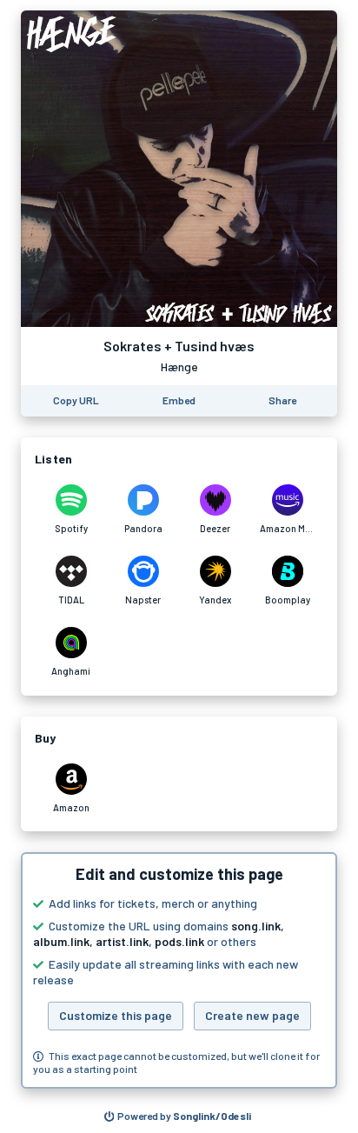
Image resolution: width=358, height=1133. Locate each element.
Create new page (252, 1015)
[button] (179, 970)
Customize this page (115, 1015)
